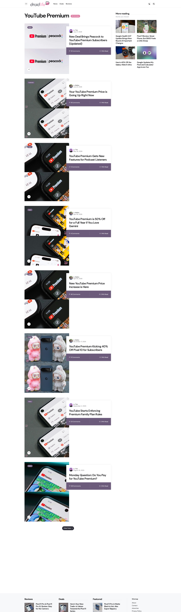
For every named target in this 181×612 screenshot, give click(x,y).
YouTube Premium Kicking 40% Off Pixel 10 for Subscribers (88, 348)
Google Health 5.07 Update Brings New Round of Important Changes (124, 39)
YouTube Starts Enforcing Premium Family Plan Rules (85, 412)
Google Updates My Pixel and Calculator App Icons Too (145, 64)
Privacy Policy (137, 611)
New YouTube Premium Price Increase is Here (87, 285)
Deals (29, 337)
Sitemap (135, 599)
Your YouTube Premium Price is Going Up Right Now (88, 93)
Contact (134, 606)
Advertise (135, 608)
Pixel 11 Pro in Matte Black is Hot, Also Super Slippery (112, 606)
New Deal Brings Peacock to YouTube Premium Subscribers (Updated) (88, 40)
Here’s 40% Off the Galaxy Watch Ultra (124, 63)
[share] (29, 69)
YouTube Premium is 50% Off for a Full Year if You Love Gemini (87, 222)
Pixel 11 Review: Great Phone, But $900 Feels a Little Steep (146, 38)
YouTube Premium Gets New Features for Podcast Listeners (88, 157)
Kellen (77, 85)
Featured (30, 82)
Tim (76, 30)
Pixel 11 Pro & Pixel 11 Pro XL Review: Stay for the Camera (44, 606)
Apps (29, 147)
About (134, 603)
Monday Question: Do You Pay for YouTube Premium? (87, 476)
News (29, 27)
